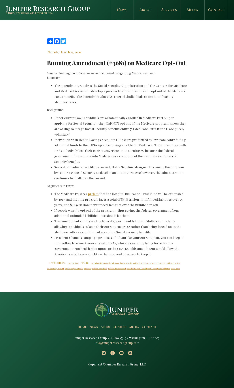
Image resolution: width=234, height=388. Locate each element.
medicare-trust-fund (99, 268)
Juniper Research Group (48, 9)
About (145, 10)
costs (69, 263)
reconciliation (132, 268)
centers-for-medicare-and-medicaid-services (149, 263)
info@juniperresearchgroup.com (117, 343)
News (122, 10)
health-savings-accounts (55, 268)
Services (169, 10)
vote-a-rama (175, 268)
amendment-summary (100, 263)
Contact (216, 10)
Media (192, 10)
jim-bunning (78, 268)
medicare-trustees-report (117, 268)
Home (82, 327)
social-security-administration (159, 268)
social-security (142, 268)
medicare (75, 263)
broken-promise (126, 263)
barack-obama (114, 263)
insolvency (69, 268)
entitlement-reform (173, 263)
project (93, 194)
